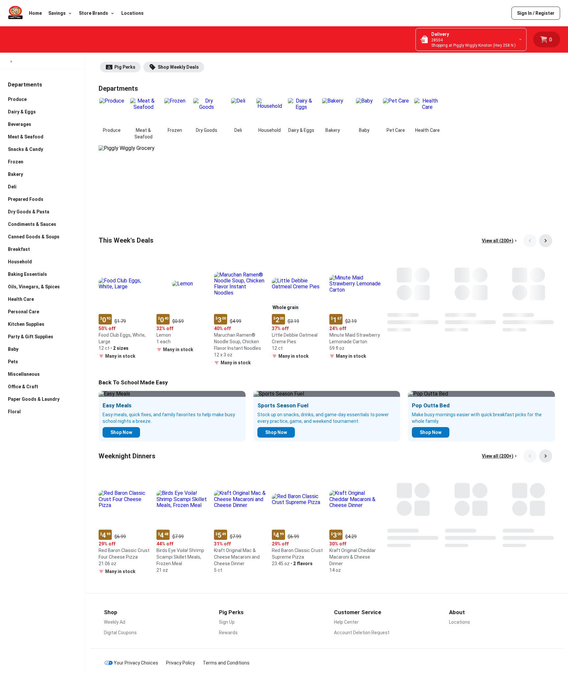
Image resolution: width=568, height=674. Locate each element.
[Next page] (545, 240)
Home (35, 13)
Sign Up (227, 622)
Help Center (346, 622)
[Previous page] (529, 240)
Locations (132, 13)
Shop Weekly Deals (178, 67)
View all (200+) (497, 240)
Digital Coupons (120, 632)
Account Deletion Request (362, 632)
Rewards (228, 632)
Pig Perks (124, 67)
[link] (535, 13)
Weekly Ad (114, 622)
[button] (125, 310)
